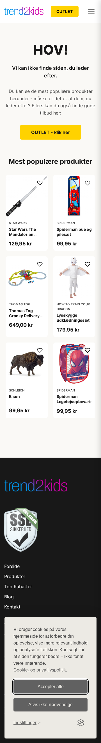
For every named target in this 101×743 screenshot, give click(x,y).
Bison (14, 396)
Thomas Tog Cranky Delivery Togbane (24, 315)
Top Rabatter (18, 586)
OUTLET (64, 11)
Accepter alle (51, 686)
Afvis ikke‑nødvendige (50, 704)
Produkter (14, 576)
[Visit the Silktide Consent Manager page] (81, 722)
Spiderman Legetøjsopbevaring (76, 399)
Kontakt (12, 607)
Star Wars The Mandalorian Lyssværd (22, 234)
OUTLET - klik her (50, 132)
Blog (9, 596)
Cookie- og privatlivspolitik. (40, 669)
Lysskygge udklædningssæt (73, 318)
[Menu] (91, 11)
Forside (12, 566)
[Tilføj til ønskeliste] (40, 183)
